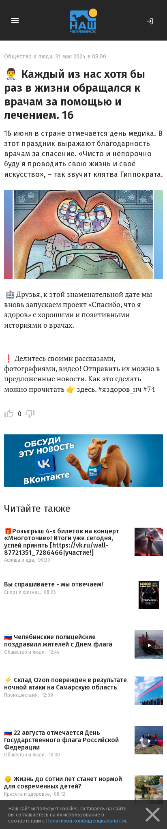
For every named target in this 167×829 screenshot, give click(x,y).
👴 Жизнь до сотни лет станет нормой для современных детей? (63, 782)
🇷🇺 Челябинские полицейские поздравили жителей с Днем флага (58, 641)
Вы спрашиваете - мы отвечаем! (53, 584)
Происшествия (21, 695)
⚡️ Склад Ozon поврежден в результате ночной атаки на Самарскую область (65, 684)
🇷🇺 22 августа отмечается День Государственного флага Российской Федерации (61, 740)
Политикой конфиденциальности (86, 821)
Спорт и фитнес (22, 592)
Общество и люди (28, 57)
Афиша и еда (19, 560)
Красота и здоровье (27, 794)
